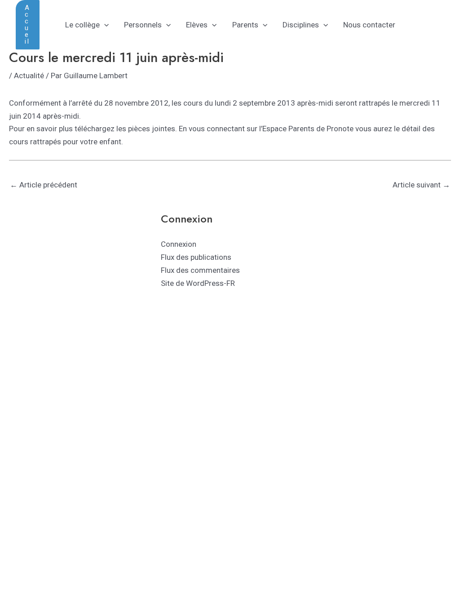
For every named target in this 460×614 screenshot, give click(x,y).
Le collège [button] (82, 24)
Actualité (29, 75)
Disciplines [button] (301, 24)
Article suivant (421, 184)
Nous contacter (369, 24)
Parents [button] (245, 24)
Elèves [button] (197, 24)
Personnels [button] (143, 24)
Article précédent (43, 184)
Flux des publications (196, 257)
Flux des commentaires (200, 270)
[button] (28, 24)
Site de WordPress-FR (198, 283)
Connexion (178, 244)
